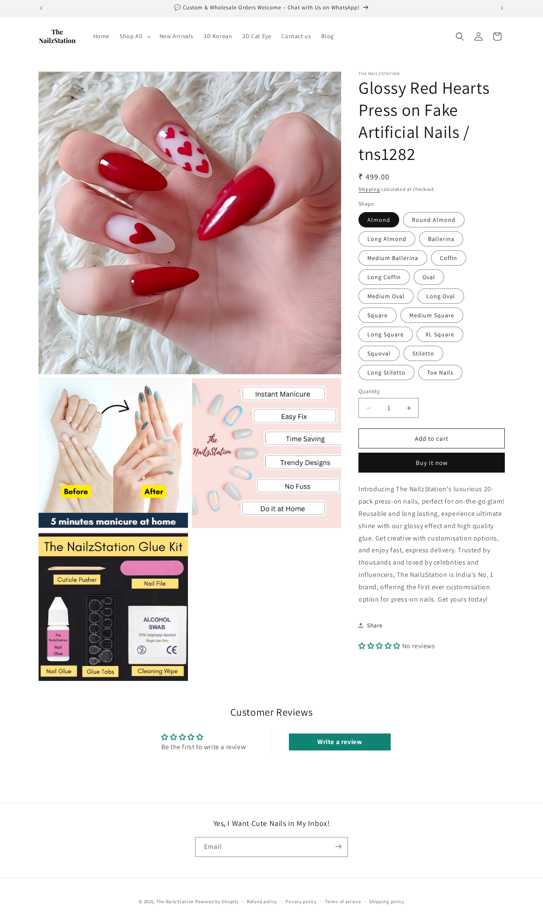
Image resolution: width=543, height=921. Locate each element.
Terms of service (343, 901)
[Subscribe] (338, 847)
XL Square (439, 334)
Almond (378, 220)
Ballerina (441, 239)
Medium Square (431, 315)
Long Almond (386, 239)
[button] (134, 36)
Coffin (448, 258)
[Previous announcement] (41, 8)
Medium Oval (386, 296)
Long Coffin (384, 277)
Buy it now (432, 463)
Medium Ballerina (392, 258)
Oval (429, 277)
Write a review (339, 742)
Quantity (369, 391)
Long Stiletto (386, 372)
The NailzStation (175, 901)
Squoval (379, 353)
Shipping (369, 189)
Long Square (385, 334)
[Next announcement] (502, 8)
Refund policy (262, 901)
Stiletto (423, 353)
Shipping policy (386, 901)
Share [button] (375, 625)
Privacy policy (301, 901)
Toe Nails (440, 372)
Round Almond (434, 220)
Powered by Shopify (217, 901)
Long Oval (440, 296)
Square (377, 315)
